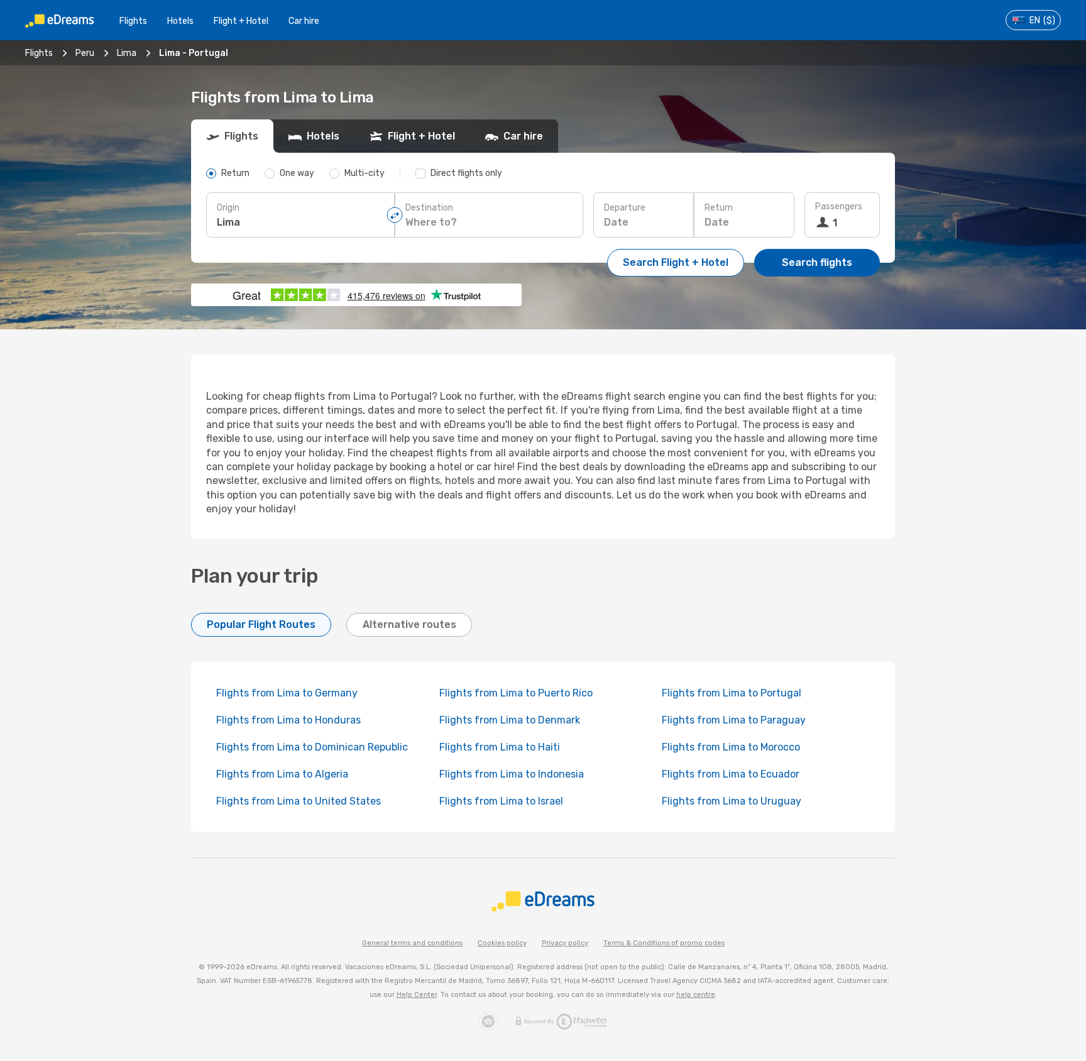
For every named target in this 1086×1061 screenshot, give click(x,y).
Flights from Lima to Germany (287, 693)
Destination (429, 207)
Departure (624, 207)
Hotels (180, 21)
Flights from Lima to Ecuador (730, 774)
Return (719, 207)
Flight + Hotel (241, 21)
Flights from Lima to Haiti (499, 747)
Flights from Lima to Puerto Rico (516, 693)
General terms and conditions (412, 943)
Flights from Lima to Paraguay (734, 720)
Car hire (303, 21)
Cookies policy (502, 943)
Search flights (817, 262)
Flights (133, 21)
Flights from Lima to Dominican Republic (312, 747)
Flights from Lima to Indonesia (511, 774)
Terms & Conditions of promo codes (664, 943)
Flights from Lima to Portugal (731, 693)
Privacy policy (565, 943)
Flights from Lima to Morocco (731, 747)
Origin (228, 207)
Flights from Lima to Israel (501, 801)
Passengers (838, 206)
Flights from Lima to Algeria (282, 774)
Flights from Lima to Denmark (509, 720)
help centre (695, 995)
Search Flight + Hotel (675, 262)
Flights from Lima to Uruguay (731, 801)
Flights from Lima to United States (298, 801)
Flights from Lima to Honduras (288, 720)
